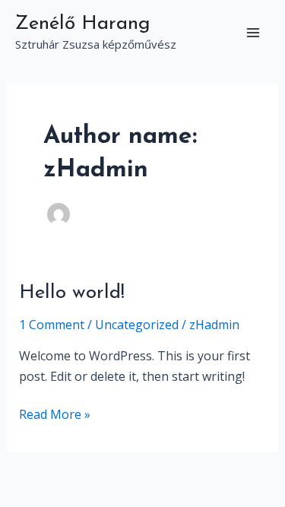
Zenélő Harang (82, 24)
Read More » (54, 413)
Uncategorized (137, 324)
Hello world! (72, 293)
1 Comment (51, 324)
